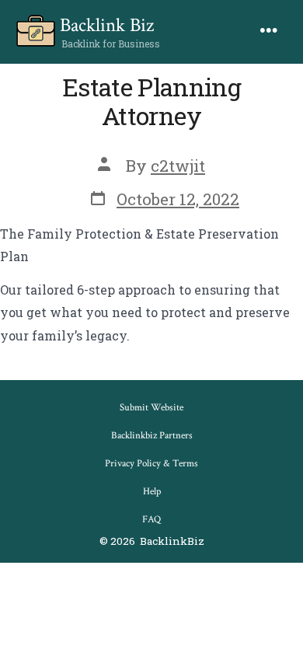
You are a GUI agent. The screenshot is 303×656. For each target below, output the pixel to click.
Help (152, 491)
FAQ (151, 519)
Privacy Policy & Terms (151, 463)
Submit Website (151, 407)
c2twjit (178, 165)
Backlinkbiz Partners (152, 435)
